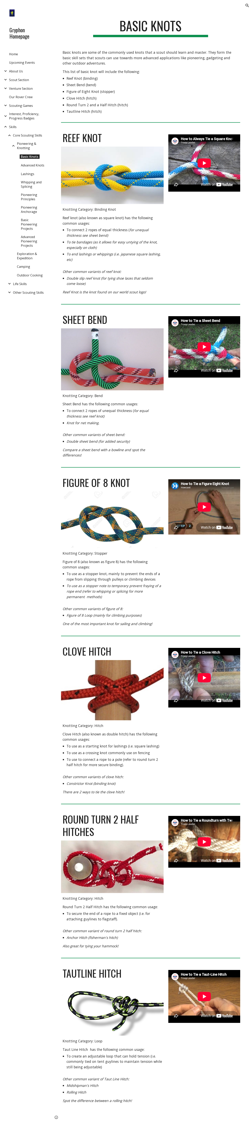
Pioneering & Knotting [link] (26, 145)
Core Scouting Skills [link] (27, 135)
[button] (247, 5)
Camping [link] (23, 266)
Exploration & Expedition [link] (27, 256)
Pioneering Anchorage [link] (29, 209)
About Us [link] (16, 71)
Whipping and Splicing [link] (31, 184)
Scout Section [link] (19, 80)
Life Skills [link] (20, 284)
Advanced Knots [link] (32, 165)
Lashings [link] (27, 174)
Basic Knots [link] (29, 156)
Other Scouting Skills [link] (28, 292)
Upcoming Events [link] (22, 62)
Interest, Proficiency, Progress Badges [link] (24, 116)
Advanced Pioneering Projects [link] (29, 241)
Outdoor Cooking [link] (30, 275)
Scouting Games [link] (21, 105)
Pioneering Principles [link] (29, 197)
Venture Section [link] (21, 88)
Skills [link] (13, 127)
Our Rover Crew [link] (20, 97)
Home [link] (13, 54)
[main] (150, 28)
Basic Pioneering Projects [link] (29, 224)
